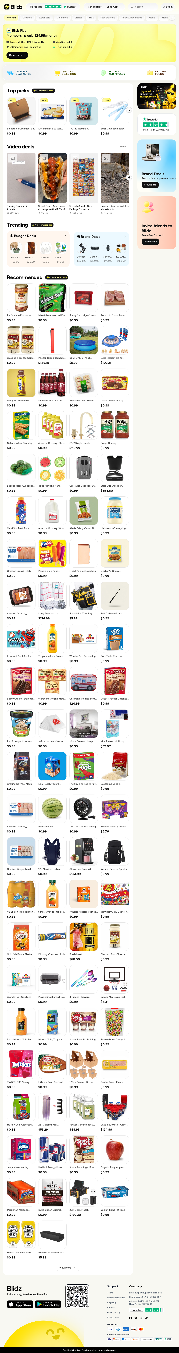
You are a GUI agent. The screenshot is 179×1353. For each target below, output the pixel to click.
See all (123, 146)
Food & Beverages (132, 17)
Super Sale (44, 17)
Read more (15, 55)
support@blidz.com (152, 1293)
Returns (110, 1307)
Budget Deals (25, 236)
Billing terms (113, 1317)
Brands (78, 17)
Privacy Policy (113, 1312)
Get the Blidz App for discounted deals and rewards (89, 1350)
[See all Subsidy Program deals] (125, 236)
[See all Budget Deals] (65, 235)
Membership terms (116, 1297)
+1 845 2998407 (152, 1297)
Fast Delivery (107, 17)
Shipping (111, 1302)
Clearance (62, 17)
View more (65, 1267)
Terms (110, 1293)
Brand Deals (90, 237)
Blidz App (112, 6)
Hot (91, 17)
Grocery (27, 17)
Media (152, 17)
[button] (21, 116)
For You (11, 17)
